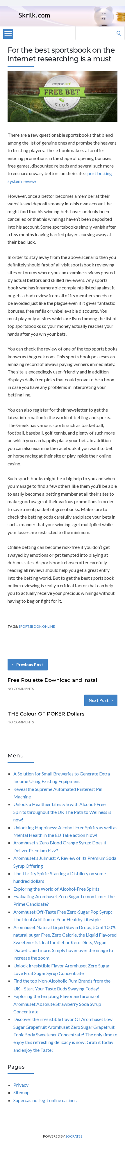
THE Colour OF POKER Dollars (46, 714)
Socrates (73, 1136)
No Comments (21, 688)
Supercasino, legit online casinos (45, 1100)
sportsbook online (37, 626)
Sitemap (21, 1092)
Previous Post (29, 664)
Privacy (20, 1085)
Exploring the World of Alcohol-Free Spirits (56, 889)
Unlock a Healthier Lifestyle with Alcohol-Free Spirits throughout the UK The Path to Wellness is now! (62, 811)
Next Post (99, 700)
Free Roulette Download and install (53, 680)
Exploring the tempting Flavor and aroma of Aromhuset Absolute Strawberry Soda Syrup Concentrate (57, 1003)
